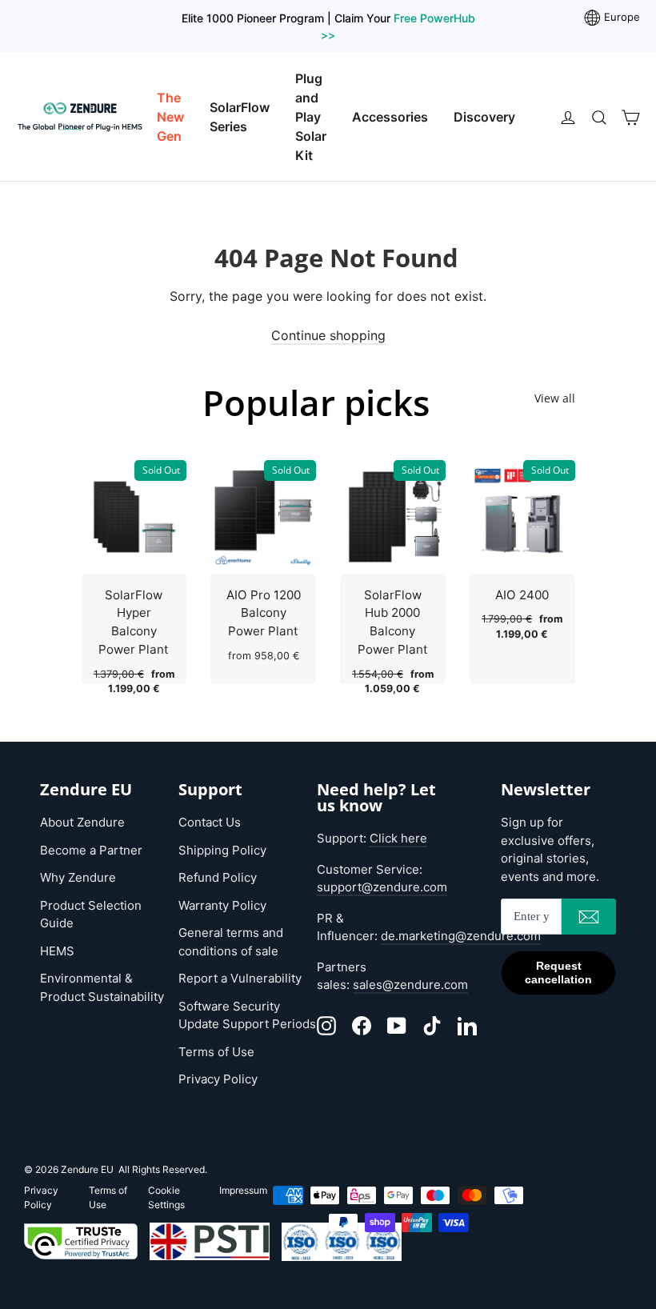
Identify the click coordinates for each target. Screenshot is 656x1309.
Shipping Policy (222, 850)
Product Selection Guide (91, 914)
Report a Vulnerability (240, 978)
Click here (398, 838)
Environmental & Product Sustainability (102, 987)
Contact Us (209, 822)
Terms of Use (216, 1051)
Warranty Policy (222, 905)
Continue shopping (328, 335)
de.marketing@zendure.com (461, 935)
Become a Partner (91, 850)
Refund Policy (217, 877)
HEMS (57, 951)
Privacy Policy (218, 1079)
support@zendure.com (382, 887)
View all (554, 398)
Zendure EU (87, 1169)
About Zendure (82, 822)
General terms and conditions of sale (230, 942)
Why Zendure (78, 877)
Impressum (243, 1190)
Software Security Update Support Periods (247, 1015)
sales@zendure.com (410, 984)
